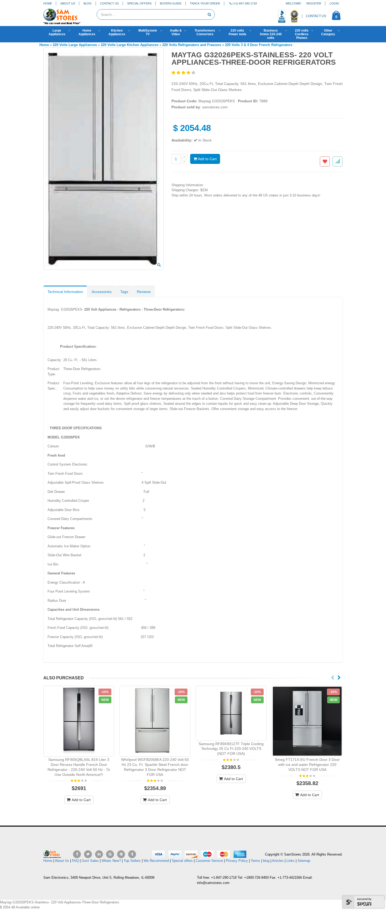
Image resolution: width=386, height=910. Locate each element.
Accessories (102, 292)
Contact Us (109, 3)
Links (290, 861)
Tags (124, 292)
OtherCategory (328, 32)
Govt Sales (90, 861)
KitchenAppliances (116, 32)
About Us (67, 3)
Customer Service (209, 861)
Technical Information (65, 292)
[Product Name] (78, 721)
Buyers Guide (170, 3)
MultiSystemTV (147, 32)
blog (266, 861)
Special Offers (139, 3)
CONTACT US (316, 16)
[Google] (110, 854)
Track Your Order (205, 3)
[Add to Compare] (337, 161)
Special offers (182, 861)
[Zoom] (159, 265)
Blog (88, 3)
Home (47, 3)
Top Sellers (132, 861)
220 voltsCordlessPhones (302, 34)
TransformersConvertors (205, 32)
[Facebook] (77, 854)
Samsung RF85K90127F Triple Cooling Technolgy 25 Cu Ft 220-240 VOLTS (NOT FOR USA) (231, 749)
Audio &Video (176, 32)
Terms (256, 861)
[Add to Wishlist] (325, 161)
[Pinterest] (121, 854)
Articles (278, 861)
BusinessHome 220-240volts (271, 34)
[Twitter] (88, 854)
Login (334, 3)
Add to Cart (207, 159)
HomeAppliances (87, 32)
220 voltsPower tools (237, 32)
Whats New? (111, 861)
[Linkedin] (99, 854)
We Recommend (156, 861)
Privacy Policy (237, 861)
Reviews (144, 292)
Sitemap (304, 861)
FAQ (75, 861)
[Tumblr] (132, 854)
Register (313, 3)
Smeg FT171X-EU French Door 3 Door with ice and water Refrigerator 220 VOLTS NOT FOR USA (307, 764)
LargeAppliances (57, 32)
